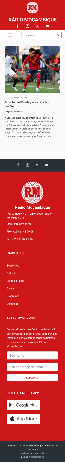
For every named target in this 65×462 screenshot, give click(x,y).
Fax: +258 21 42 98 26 (20, 239)
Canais (10, 288)
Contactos (12, 303)
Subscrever (32, 377)
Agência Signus (36, 457)
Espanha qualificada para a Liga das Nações (27, 104)
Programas (13, 296)
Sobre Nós (13, 265)
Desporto (9, 112)
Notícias (18, 112)
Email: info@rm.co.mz (19, 223)
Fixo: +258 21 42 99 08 (20, 231)
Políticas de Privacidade (32, 453)
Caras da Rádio (15, 280)
